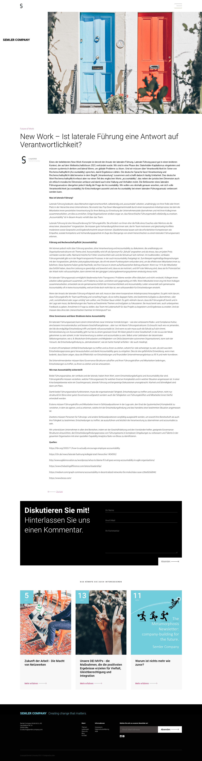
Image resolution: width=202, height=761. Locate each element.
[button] (178, 6)
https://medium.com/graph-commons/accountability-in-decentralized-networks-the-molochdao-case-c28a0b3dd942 (102, 472)
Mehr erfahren (31, 683)
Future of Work (27, 128)
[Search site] (187, 747)
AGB (96, 731)
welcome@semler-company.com (32, 729)
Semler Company (16, 39)
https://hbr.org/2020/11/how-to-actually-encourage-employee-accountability (84, 448)
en (196, 746)
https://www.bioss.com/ (60, 478)
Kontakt (84, 735)
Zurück (59, 492)
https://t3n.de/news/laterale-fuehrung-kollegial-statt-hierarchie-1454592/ (83, 454)
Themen (84, 727)
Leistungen (85, 729)
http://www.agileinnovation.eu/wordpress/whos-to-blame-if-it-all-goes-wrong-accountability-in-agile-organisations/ (102, 460)
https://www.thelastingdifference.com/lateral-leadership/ (75, 466)
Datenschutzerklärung (102, 729)
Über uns (85, 731)
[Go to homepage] (21, 6)
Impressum (98, 727)
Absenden (165, 561)
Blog (83, 733)
